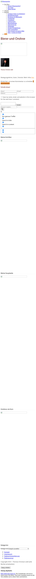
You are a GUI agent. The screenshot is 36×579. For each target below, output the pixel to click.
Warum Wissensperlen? (14, 6)
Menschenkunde (12, 23)
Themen (6, 10)
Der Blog (6, 4)
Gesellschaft (11, 18)
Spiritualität (11, 26)
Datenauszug (8, 558)
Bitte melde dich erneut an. (8, 573)
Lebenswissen (11, 21)
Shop (5, 34)
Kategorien (4, 549)
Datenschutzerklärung (12, 556)
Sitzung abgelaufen (6, 570)
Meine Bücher (12, 9)
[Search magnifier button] (2, 109)
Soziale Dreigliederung (14, 28)
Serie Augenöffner (13, 29)
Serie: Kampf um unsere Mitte (16, 31)
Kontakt (7, 552)
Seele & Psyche (12, 25)
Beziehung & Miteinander (15, 17)
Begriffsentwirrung (13, 15)
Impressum (8, 554)
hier (32, 77)
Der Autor (10, 7)
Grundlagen (11, 20)
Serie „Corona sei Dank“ (14, 32)
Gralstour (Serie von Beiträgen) (16, 14)
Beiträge (6, 12)
